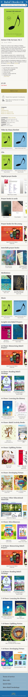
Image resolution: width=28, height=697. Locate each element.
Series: (7, 42)
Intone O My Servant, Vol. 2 (20, 148)
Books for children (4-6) (7, 112)
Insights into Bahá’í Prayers (11, 322)
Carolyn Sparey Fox (7, 418)
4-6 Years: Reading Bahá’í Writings (10, 372)
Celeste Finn (21, 418)
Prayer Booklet (18, 217)
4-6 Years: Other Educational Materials (12, 499)
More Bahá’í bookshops (11, 687)
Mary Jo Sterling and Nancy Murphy (13, 643)
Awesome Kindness (12, 641)
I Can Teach (23, 540)
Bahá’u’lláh (6, 292)
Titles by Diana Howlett (10, 130)
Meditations (5, 273)
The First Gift (8, 465)
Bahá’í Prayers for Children (12, 242)
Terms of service (9, 677)
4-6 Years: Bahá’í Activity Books (13, 422)
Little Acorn (8, 440)
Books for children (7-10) (7, 113)
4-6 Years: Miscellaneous (10, 522)
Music (2, 109)
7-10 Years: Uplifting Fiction (11, 623)
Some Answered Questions (18, 340)
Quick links (7, 684)
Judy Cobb (9, 467)
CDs (2, 152)
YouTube (16, 63)
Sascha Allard (8, 541)
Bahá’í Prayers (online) (12, 194)
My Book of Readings (6, 391)
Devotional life (5, 110)
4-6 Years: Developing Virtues (12, 472)
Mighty (20, 616)
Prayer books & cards (9, 198)
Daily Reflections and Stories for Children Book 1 (19, 392)
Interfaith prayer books (10, 248)
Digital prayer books (9, 176)
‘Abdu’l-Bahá (18, 341)
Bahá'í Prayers (6, 217)
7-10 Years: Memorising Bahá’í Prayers (12, 547)
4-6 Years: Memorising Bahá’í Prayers (12, 347)
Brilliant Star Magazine (11, 517)
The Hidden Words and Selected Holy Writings (18, 292)
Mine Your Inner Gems (7, 667)
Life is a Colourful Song (21, 491)
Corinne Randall (8, 267)
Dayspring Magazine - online (20, 667)
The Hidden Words (6, 291)
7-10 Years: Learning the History (13, 598)
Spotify (8, 63)
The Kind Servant (21, 416)
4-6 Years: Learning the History (13, 398)
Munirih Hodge (19, 394)
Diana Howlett (12, 117)
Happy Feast (8, 540)
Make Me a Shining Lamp (7, 491)
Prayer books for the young (11, 224)
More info (6, 680)
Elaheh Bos (12, 243)
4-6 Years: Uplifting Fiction (11, 447)
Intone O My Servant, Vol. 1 (6, 148)
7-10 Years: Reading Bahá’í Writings (11, 572)
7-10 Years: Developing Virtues (12, 648)
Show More (6, 76)
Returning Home (8, 266)
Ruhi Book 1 (6, 340)
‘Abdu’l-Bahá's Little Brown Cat (7, 416)
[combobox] (14, 5)
